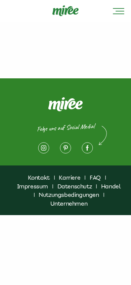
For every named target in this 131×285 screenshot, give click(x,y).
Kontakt (39, 177)
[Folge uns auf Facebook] (87, 148)
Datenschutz (74, 186)
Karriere (69, 177)
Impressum (32, 186)
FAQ (95, 177)
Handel (111, 186)
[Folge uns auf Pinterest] (65, 148)
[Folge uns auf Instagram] (43, 148)
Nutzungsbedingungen (69, 195)
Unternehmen (69, 203)
